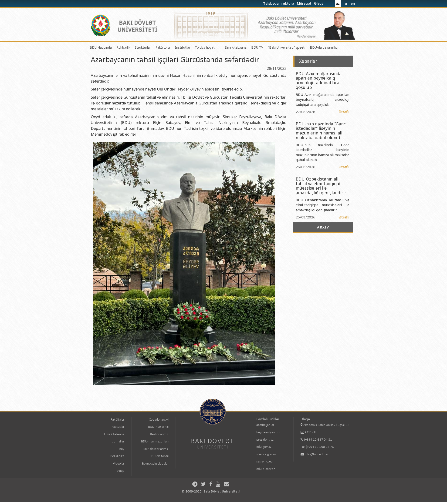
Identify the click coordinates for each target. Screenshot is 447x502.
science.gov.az (266, 454)
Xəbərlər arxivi (159, 420)
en (353, 3)
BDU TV (257, 47)
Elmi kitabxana (236, 47)
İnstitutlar (182, 47)
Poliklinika (117, 456)
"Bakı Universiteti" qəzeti (286, 47)
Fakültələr (163, 47)
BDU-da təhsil (159, 456)
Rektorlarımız (159, 434)
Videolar (118, 463)
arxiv (323, 227)
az (338, 3)
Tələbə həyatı (205, 47)
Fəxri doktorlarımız (156, 449)
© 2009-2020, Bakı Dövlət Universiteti (211, 491)
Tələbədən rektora (279, 3)
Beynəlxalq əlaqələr (155, 463)
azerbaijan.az (265, 425)
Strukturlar (143, 47)
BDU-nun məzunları (155, 441)
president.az (265, 440)
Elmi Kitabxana (114, 434)
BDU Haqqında (101, 47)
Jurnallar (118, 441)
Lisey (121, 449)
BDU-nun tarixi (158, 427)
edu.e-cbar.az (265, 469)
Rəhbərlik (123, 47)
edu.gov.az (263, 447)
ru (345, 3)
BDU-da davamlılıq (324, 47)
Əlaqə (319, 3)
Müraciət (304, 3)
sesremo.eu (264, 461)
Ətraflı (344, 111)
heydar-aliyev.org (268, 432)
